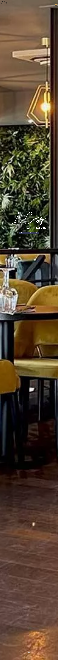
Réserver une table (29, 232)
